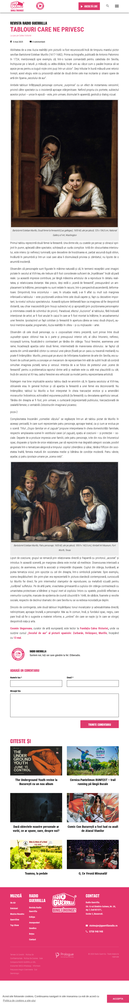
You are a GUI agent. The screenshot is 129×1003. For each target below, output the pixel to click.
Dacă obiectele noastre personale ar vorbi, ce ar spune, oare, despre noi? (36, 829)
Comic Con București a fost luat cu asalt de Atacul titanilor (93, 829)
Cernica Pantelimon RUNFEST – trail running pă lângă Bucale (93, 782)
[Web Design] (64, 955)
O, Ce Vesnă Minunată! (93, 873)
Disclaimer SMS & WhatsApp (20, 966)
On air (13, 902)
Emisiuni (14, 908)
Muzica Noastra (17, 914)
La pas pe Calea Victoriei (20, 35)
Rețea (31, 934)
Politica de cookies (31, 958)
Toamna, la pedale (36, 873)
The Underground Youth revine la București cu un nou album (36, 782)
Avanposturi (34, 922)
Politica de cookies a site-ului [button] (19, 1000)
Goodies (32, 928)
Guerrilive (14, 919)
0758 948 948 (96, 931)
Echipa (32, 917)
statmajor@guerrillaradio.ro (103, 925)
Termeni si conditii (17, 955)
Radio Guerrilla (38, 651)
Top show (14, 925)
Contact (32, 939)
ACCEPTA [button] (118, 999)
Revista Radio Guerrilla (28, 22)
